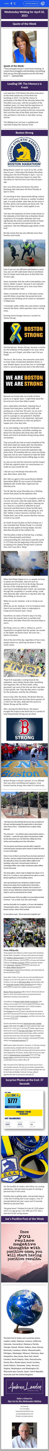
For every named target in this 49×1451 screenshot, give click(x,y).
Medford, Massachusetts (15, 958)
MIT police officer (24, 982)
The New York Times (25, 1031)
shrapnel (10, 1011)
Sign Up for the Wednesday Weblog (24, 1401)
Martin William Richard (14, 967)
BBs (21, 1026)
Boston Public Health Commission (26, 1002)
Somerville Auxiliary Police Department (19, 985)
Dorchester (10, 970)
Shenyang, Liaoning (14, 965)
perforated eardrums (19, 1040)
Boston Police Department (12, 992)
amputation (24, 1016)
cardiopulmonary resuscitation (19, 1055)
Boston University (18, 963)
